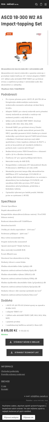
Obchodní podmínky (10, 371)
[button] (36, 4)
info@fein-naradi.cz (39, 396)
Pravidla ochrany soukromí (13, 374)
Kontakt (4, 389)
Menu (45, 4)
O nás (3, 386)
